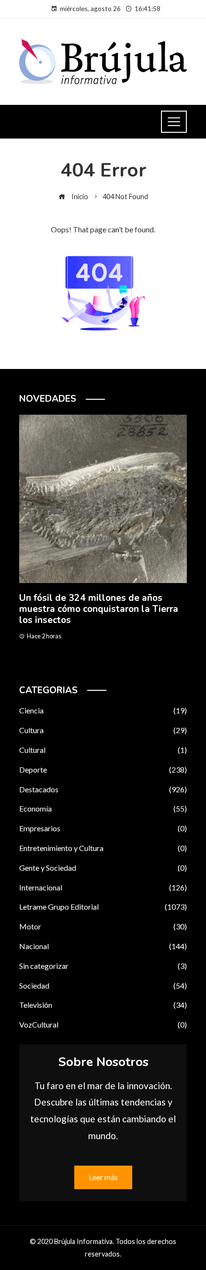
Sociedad (103, 985)
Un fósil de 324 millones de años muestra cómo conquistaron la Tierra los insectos (98, 609)
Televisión (103, 1004)
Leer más (103, 1176)
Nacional (103, 946)
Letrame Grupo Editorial (103, 906)
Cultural (103, 749)
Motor (103, 926)
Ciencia (103, 710)
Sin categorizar (103, 965)
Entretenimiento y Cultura (103, 847)
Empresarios (103, 828)
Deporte (103, 769)
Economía (103, 808)
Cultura (103, 730)
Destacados (103, 789)
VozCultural (103, 1024)
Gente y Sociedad (103, 867)
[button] (83, 663)
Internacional (103, 887)
